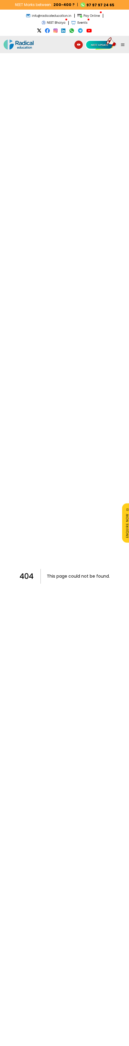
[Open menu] (122, 44)
